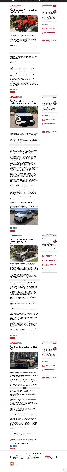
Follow (55, 0)
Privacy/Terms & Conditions (39, 462)
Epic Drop (12, 46)
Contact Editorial (25, 462)
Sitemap (33, 462)
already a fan (27, 134)
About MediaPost (17, 462)
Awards (29, 0)
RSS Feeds (30, 462)
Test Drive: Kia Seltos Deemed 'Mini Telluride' (49, 30)
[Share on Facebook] (11, 89)
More (37, 0)
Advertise (50, 0)
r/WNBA (21, 434)
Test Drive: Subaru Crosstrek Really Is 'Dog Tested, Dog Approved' (49, 35)
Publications (21, 0)
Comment (12, 92)
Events (25, 0)
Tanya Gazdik (13, 14)
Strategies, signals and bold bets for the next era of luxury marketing (49, 41)
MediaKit (21, 462)
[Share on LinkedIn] (14, 89)
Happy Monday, (15, 49)
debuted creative (18, 412)
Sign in (43, 0)
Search (40, 1)
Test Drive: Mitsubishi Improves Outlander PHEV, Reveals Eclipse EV (49, 26)
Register (46, 0)
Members (33, 0)
